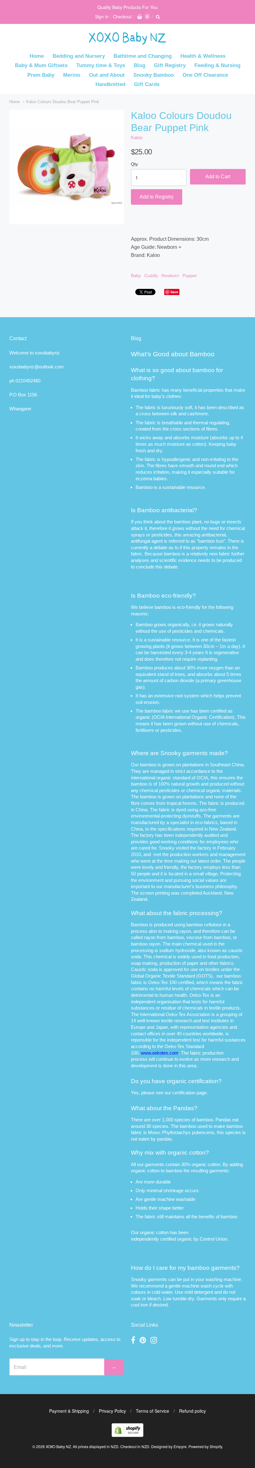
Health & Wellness (202, 56)
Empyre (180, 1446)
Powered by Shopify (205, 1446)
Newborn (170, 275)
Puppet (190, 275)
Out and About (107, 75)
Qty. (135, 164)
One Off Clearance (205, 75)
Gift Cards (147, 84)
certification (183, 1092)
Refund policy (192, 1411)
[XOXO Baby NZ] (127, 42)
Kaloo (136, 137)
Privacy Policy (112, 1411)
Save (174, 291)
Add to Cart (217, 176)
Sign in (102, 16)
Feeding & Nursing (217, 65)
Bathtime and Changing (143, 56)
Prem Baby (40, 75)
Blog (139, 65)
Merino (71, 75)
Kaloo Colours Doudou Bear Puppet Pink (62, 101)
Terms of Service (152, 1411)
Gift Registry (170, 65)
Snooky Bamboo (153, 75)
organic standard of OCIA (182, 777)
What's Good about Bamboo (173, 354)
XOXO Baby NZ (58, 1446)
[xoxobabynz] (127, 1434)
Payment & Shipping (69, 1411)
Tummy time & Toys (100, 65)
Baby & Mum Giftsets (41, 65)
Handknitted (110, 84)
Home (37, 56)
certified (168, 1239)
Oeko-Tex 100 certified (171, 982)
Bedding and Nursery (79, 56)
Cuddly (151, 275)
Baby (136, 275)
